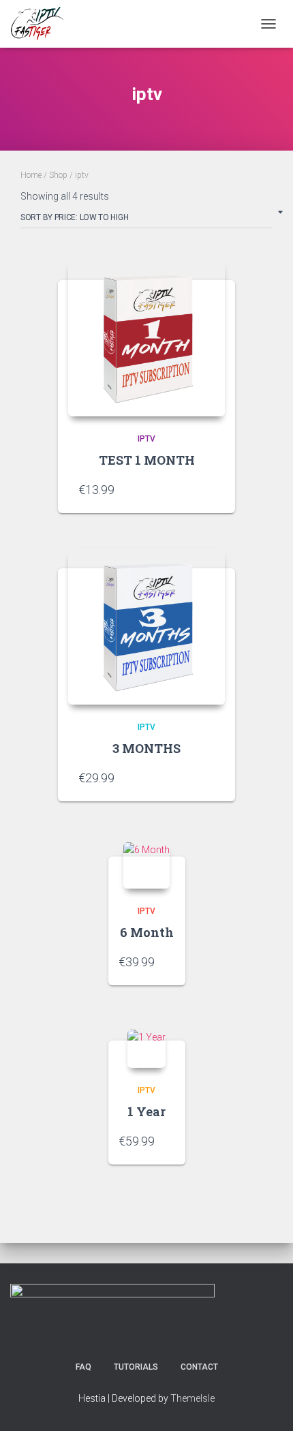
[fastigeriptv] (43, 24)
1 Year (146, 1111)
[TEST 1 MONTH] (146, 338)
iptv (146, 439)
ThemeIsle (192, 1398)
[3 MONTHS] (146, 626)
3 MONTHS (146, 748)
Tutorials (136, 1367)
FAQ (83, 1367)
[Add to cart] (208, 489)
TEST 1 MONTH (147, 460)
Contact (199, 1367)
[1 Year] (146, 1049)
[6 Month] (146, 865)
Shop (58, 175)
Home (31, 175)
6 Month (147, 932)
